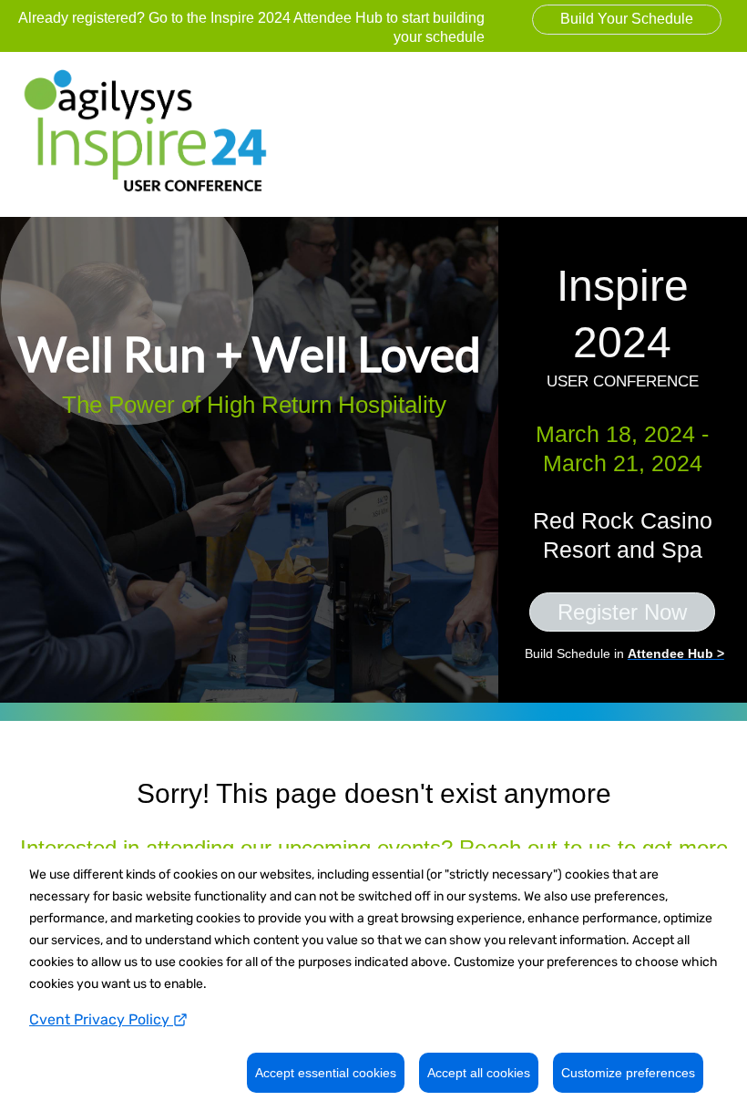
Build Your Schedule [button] (626, 18)
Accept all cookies (478, 1072)
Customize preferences (628, 1072)
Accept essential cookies (325, 1072)
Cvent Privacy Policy (101, 1019)
